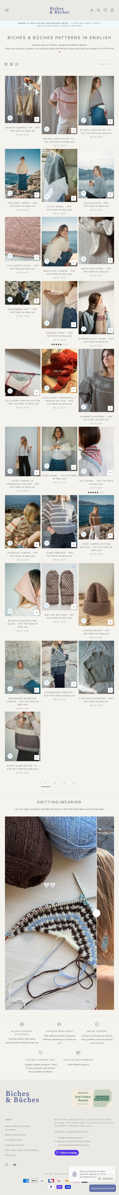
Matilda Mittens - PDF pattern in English (59, 616)
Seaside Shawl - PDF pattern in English (59, 334)
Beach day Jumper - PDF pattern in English (59, 272)
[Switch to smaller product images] (11, 64)
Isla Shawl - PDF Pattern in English (96, 482)
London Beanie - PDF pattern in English (96, 632)
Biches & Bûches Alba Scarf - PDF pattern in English (23, 624)
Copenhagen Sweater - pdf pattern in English (59, 694)
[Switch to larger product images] (6, 64)
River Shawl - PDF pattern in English (59, 477)
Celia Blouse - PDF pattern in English (96, 204)
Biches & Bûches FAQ (15, 1134)
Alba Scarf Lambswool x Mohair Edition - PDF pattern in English (59, 401)
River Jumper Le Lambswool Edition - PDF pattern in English (23, 484)
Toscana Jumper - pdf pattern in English (22, 204)
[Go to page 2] (73, 783)
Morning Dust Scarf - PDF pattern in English (96, 340)
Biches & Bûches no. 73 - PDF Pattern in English (59, 140)
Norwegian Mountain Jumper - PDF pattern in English (23, 701)
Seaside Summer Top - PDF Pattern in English (22, 129)
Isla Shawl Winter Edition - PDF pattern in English (22, 402)
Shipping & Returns (14, 1145)
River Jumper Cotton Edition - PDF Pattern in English (96, 547)
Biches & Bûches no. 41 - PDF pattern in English (96, 131)
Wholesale (10, 1155)
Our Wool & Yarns (14, 1139)
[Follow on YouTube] (14, 1164)
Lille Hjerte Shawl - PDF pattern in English (22, 267)
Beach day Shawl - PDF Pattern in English (96, 270)
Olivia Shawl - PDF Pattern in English (59, 208)
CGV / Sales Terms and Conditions (21, 1150)
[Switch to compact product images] (16, 64)
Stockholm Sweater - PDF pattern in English (96, 700)
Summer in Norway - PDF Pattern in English (96, 418)
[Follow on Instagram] (6, 1164)
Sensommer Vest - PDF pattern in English (22, 310)
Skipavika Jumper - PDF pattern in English (22, 554)
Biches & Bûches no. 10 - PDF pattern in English (23, 767)
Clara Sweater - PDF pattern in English (59, 554)
